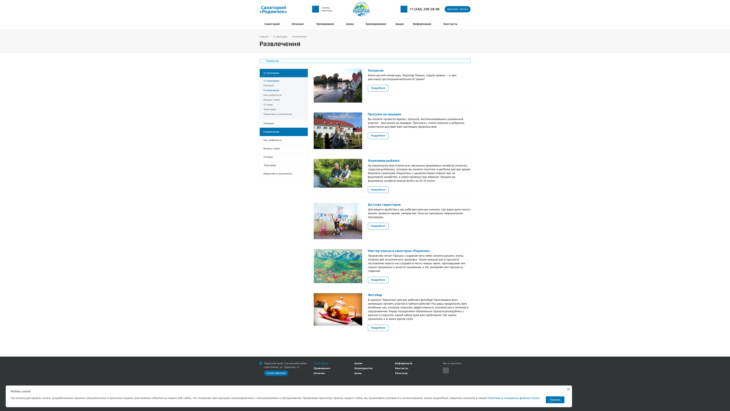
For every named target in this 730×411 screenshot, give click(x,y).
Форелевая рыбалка (384, 160)
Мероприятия (363, 368)
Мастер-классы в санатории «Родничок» (399, 251)
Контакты (450, 24)
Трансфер (269, 109)
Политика (401, 373)
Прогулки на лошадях (384, 114)
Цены (350, 24)
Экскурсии (376, 70)
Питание (268, 85)
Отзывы (268, 104)
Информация (423, 24)
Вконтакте (446, 370)
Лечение (298, 24)
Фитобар (375, 295)
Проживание (326, 24)
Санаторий (272, 24)
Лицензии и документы (277, 114)
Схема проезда (327, 9)
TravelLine (272, 61)
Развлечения (271, 90)
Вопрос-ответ (271, 99)
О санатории (271, 73)
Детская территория (384, 204)
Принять (555, 399)
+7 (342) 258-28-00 (424, 9)
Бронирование (376, 24)
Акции (399, 24)
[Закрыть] (568, 389)
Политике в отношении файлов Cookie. (514, 398)
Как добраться (272, 95)
